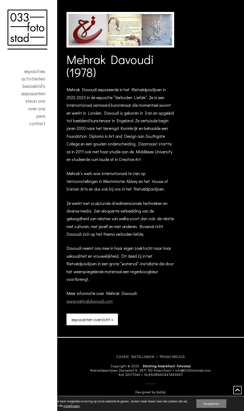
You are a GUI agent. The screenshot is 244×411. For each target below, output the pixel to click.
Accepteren (211, 403)
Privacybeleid (172, 356)
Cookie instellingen (135, 356)
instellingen (71, 406)
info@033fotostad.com (193, 370)
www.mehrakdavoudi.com (89, 301)
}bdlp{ (161, 392)
